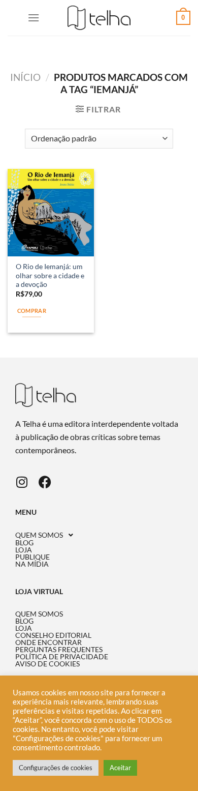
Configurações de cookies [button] (55, 768)
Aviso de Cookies (47, 663)
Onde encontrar (48, 642)
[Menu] (33, 17)
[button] (99, 535)
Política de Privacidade (61, 656)
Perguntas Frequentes (59, 649)
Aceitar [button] (120, 768)
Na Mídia (32, 564)
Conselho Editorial (53, 635)
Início (25, 77)
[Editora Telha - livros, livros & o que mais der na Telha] (99, 18)
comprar (31, 310)
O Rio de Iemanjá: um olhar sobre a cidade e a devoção (50, 275)
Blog (24, 542)
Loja (23, 549)
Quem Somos (39, 535)
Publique (32, 557)
